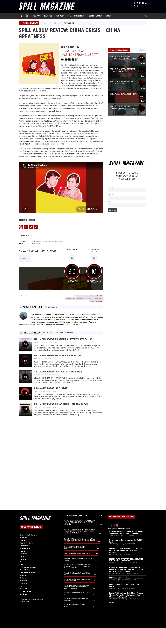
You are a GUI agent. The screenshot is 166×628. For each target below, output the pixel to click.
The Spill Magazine (37, 599)
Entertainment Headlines (28, 567)
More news (111, 602)
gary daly (88, 298)
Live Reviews (24, 554)
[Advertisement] (127, 138)
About (108, 16)
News (21, 562)
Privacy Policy (24, 589)
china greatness (70, 298)
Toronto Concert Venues (27, 572)
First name (111, 187)
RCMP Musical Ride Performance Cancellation (126, 578)
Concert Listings (25, 570)
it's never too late (97, 298)
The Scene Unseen (26, 591)
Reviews (36, 16)
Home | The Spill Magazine (28, 535)
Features (23, 551)
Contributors (24, 583)
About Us (23, 575)
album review (80, 296)
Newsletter (23, 538)
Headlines (48, 16)
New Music (60, 16)
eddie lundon (80, 298)
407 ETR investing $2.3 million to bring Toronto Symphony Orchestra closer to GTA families (126, 532)
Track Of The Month (76, 16)
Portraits (23, 559)
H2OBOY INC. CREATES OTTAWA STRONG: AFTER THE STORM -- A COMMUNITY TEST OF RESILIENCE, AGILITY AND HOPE (126, 569)
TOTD (22, 586)
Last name (111, 194)
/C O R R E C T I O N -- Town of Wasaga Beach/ (125, 585)
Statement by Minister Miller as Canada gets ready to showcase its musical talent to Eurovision (125, 550)
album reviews (90, 296)
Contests (23, 578)
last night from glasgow (96, 301)
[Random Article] (55, 23)
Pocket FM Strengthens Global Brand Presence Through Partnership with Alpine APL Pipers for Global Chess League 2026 (126, 595)
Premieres (23, 540)
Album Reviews (25, 296)
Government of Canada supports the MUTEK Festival (125, 541)
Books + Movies (95, 16)
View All (141, 50)
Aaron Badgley (51, 307)
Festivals (23, 556)
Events (22, 564)
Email (109, 201)
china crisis (99, 296)
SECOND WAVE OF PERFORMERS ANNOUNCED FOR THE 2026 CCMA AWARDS (126, 560)
